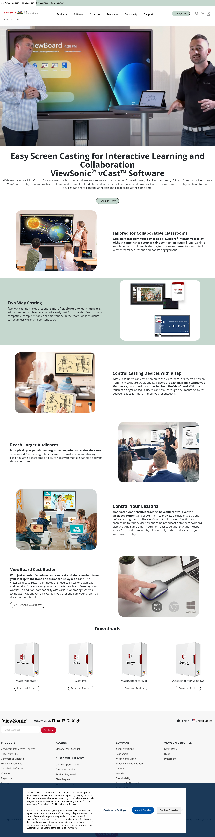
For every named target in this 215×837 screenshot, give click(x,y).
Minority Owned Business (129, 763)
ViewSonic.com (11, 3)
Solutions (95, 14)
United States (203, 721)
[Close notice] (181, 810)
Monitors (5, 773)
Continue (49, 730)
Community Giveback (127, 783)
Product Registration (67, 774)
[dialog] (107, 810)
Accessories (7, 783)
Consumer (58, 3)
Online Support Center (68, 764)
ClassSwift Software (12, 768)
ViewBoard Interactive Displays (18, 748)
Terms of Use (75, 804)
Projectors (6, 778)
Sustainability (123, 778)
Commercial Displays (12, 758)
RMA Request (63, 779)
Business (44, 3)
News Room (170, 748)
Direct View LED (9, 753)
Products (62, 14)
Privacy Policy (44, 804)
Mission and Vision (126, 758)
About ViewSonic (125, 748)
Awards (120, 773)
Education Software (11, 763)
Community (131, 14)
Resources (112, 14)
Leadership (122, 753)
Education (29, 3)
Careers (120, 768)
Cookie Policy (58, 804)
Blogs (167, 753)
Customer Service (65, 769)
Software (78, 14)
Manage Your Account (68, 748)
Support (148, 14)
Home (6, 19)
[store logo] (21, 12)
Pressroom (170, 758)
